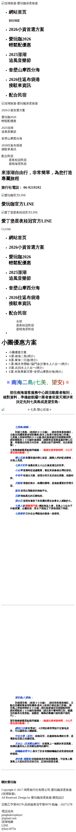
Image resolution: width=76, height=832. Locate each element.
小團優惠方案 (18, 352)
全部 (19, 321)
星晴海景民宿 (18, 163)
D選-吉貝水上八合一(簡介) (26, 367)
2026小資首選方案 (13, 110)
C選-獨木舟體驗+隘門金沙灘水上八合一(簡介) (38, 363)
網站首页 (18, 237)
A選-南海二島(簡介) (21, 356)
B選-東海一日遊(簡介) (23, 360)
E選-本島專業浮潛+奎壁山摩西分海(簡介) (35, 371)
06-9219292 (32, 187)
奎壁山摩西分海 (11, 138)
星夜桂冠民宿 (18, 159)
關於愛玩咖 (8, 782)
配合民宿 (7, 156)
